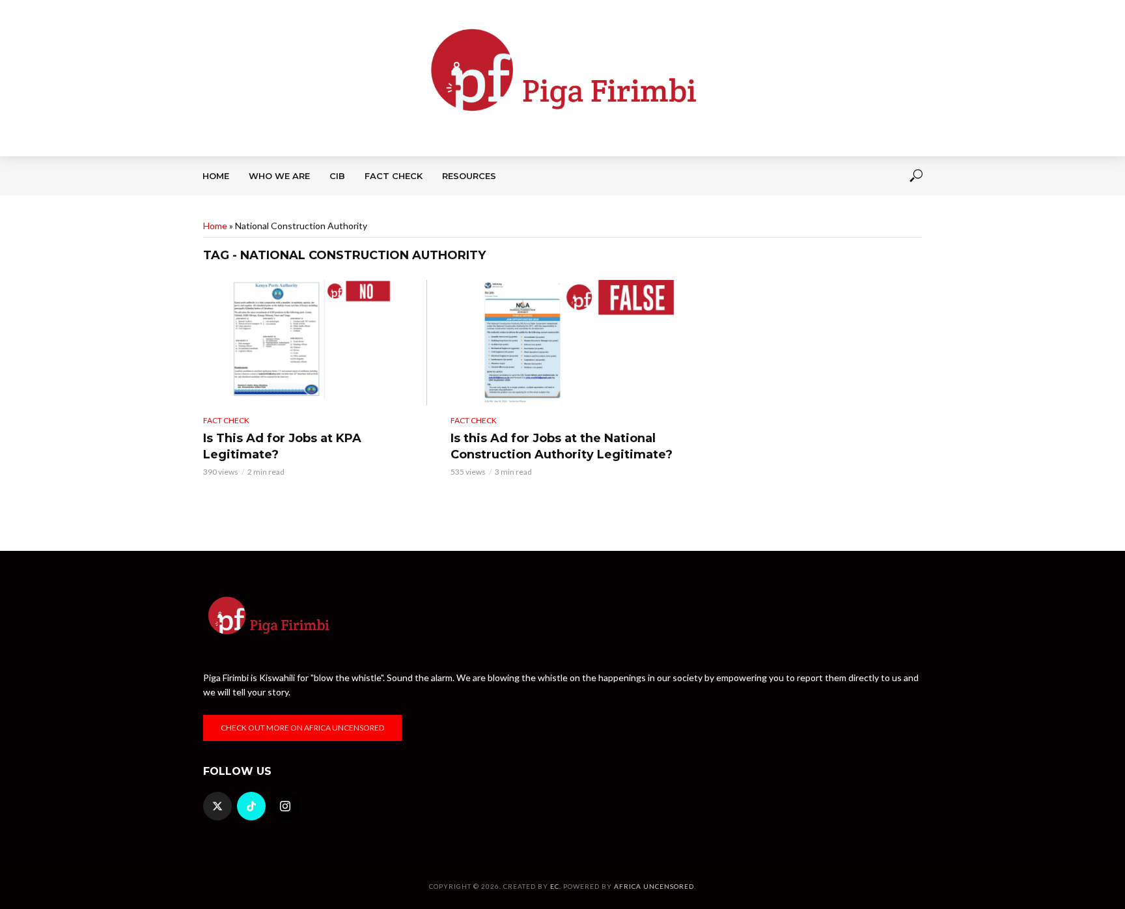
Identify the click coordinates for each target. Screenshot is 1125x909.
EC (554, 886)
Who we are (279, 176)
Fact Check (394, 176)
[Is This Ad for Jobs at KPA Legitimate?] (315, 342)
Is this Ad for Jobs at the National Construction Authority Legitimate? (562, 446)
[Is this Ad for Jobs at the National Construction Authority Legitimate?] (562, 342)
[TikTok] (251, 806)
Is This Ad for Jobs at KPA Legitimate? (282, 446)
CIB (337, 176)
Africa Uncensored (654, 886)
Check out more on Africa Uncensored (302, 728)
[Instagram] (285, 806)
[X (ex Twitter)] (217, 806)
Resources (469, 176)
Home (215, 176)
